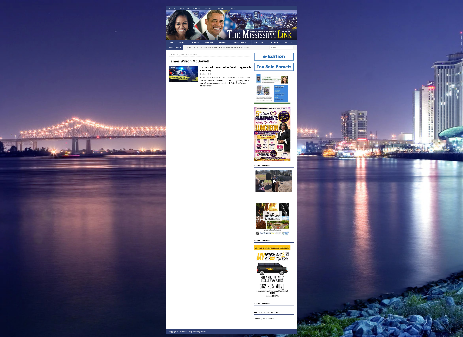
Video (233, 8)
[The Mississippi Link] (231, 39)
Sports (222, 43)
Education (259, 43)
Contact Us (184, 8)
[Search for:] (281, 47)
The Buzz (194, 43)
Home (171, 43)
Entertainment (240, 43)
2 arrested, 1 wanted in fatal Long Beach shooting (225, 69)
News (181, 43)
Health (288, 43)
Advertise (221, 8)
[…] (213, 86)
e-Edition (196, 8)
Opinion (209, 43)
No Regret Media (200, 332)
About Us (172, 8)
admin (204, 74)
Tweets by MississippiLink (264, 318)
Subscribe (208, 8)
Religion (275, 43)
